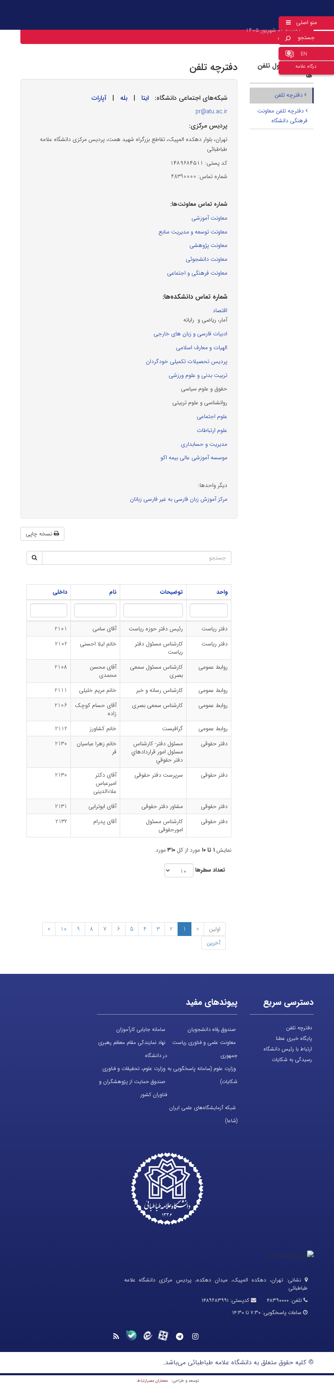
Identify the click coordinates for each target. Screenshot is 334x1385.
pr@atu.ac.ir (211, 111)
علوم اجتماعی (212, 416)
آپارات (99, 98)
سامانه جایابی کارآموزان (140, 1029)
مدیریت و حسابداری (204, 444)
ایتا (145, 98)
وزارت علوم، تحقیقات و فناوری (133, 1068)
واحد (222, 592)
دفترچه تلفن (289, 94)
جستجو (306, 37)
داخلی (60, 592)
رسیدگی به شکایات (292, 1059)
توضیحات (171, 592)
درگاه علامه (305, 66)
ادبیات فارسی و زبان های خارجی (190, 333)
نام (112, 592)
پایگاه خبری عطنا (294, 1038)
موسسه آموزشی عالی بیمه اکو (193, 457)
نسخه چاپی (40, 533)
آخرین (213, 942)
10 (63, 929)
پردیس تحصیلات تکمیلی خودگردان (186, 361)
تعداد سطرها (210, 869)
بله (123, 98)
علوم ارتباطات (212, 430)
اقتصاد (220, 310)
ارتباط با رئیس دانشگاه (288, 1049)
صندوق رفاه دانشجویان (211, 1029)
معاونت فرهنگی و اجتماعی (197, 273)
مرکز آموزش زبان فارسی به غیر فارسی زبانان (178, 499)
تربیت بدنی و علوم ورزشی (198, 375)
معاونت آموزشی (209, 218)
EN (304, 54)
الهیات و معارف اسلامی (201, 347)
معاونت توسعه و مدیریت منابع (192, 231)
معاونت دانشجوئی (206, 259)
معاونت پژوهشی (208, 245)
